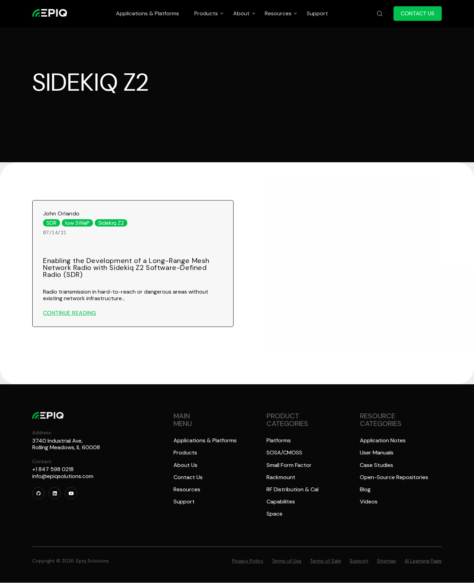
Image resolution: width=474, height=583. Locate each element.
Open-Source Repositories (394, 477)
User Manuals (376, 452)
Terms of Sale (325, 561)
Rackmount (280, 477)
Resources (186, 489)
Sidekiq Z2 (111, 223)
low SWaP (77, 223)
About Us (185, 465)
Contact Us (188, 477)
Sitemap (386, 561)
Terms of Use (287, 561)
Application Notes (383, 440)
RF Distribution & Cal (292, 489)
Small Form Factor (289, 465)
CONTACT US (417, 13)
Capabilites (280, 501)
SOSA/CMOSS (284, 452)
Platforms (278, 440)
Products (185, 452)
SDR (51, 223)
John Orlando (61, 213)
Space (274, 513)
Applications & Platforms (205, 440)
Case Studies (376, 465)
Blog (365, 489)
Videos (369, 501)
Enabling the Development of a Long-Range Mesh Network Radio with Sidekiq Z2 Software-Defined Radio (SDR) (126, 267)
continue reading (69, 313)
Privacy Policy (247, 561)
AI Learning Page (423, 561)
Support (184, 501)
